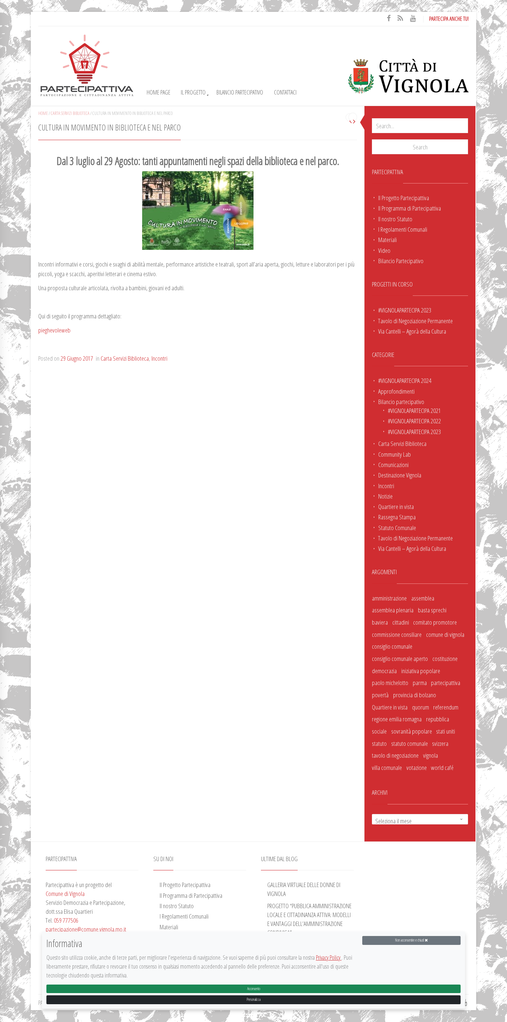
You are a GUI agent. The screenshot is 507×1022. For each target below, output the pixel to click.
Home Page (158, 92)
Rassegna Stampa (397, 516)
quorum (420, 706)
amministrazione (389, 597)
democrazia (384, 670)
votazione (416, 767)
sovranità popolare (411, 731)
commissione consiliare (397, 634)
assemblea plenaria (392, 609)
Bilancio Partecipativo (239, 92)
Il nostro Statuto (395, 218)
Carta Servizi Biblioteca (402, 443)
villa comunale (387, 767)
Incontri (386, 485)
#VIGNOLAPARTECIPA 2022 (414, 420)
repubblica (437, 718)
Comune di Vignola (65, 893)
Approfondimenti (396, 391)
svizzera (440, 743)
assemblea (422, 597)
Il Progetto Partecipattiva (403, 197)
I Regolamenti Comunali (402, 229)
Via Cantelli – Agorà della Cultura (412, 331)
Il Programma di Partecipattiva (409, 208)
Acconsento (253, 988)
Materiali (387, 239)
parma (420, 682)
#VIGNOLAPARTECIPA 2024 (404, 380)
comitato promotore (435, 622)
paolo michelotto (390, 682)
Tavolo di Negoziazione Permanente (415, 320)
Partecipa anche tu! (449, 18)
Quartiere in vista (396, 506)
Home (43, 113)
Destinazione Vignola (399, 474)
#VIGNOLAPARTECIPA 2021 (414, 410)
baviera (380, 622)
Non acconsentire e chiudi (410, 940)
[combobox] (420, 819)
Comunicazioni (393, 464)
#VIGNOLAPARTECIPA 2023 (404, 309)
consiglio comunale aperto (400, 658)
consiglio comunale (392, 646)
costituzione (445, 658)
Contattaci (285, 92)
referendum (445, 706)
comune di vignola (445, 634)
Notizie (385, 496)
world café (442, 767)
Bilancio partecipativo (401, 401)
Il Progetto (193, 92)
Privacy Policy (328, 958)
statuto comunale (409, 743)
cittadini (400, 622)
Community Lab (394, 454)
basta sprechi (432, 609)
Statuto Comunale (397, 527)
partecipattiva (445, 682)
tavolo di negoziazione (395, 755)
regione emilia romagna (397, 718)
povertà (380, 694)
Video (384, 250)
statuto (379, 743)
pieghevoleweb (54, 329)
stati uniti (445, 731)
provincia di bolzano (414, 694)
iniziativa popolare (420, 670)
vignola (430, 755)
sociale (379, 731)
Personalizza (253, 999)
